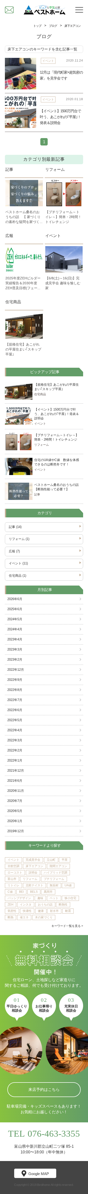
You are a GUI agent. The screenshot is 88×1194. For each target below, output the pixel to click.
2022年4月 (14, 730)
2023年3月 (14, 649)
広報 (9, 236)
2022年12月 (15, 669)
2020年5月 (14, 811)
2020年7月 (14, 801)
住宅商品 (13, 302)
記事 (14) (15, 527)
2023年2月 (14, 659)
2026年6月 (14, 599)
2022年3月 (14, 740)
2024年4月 (14, 629)
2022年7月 (14, 700)
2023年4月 (14, 639)
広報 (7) (14, 551)
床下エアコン (73, 26)
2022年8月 (14, 690)
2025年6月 (14, 609)
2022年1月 (14, 760)
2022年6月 (14, 710)
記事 (9, 169)
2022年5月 (14, 720)
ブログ (53, 26)
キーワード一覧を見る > (67, 926)
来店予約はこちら (44, 1089)
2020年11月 (15, 791)
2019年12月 (15, 831)
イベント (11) (18, 563)
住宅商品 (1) (17, 575)
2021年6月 (14, 780)
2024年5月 (14, 619)
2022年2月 (14, 750)
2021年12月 (15, 770)
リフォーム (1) (19, 539)
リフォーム (55, 169)
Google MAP (38, 1174)
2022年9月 (14, 680)
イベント (53, 236)
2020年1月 (14, 821)
